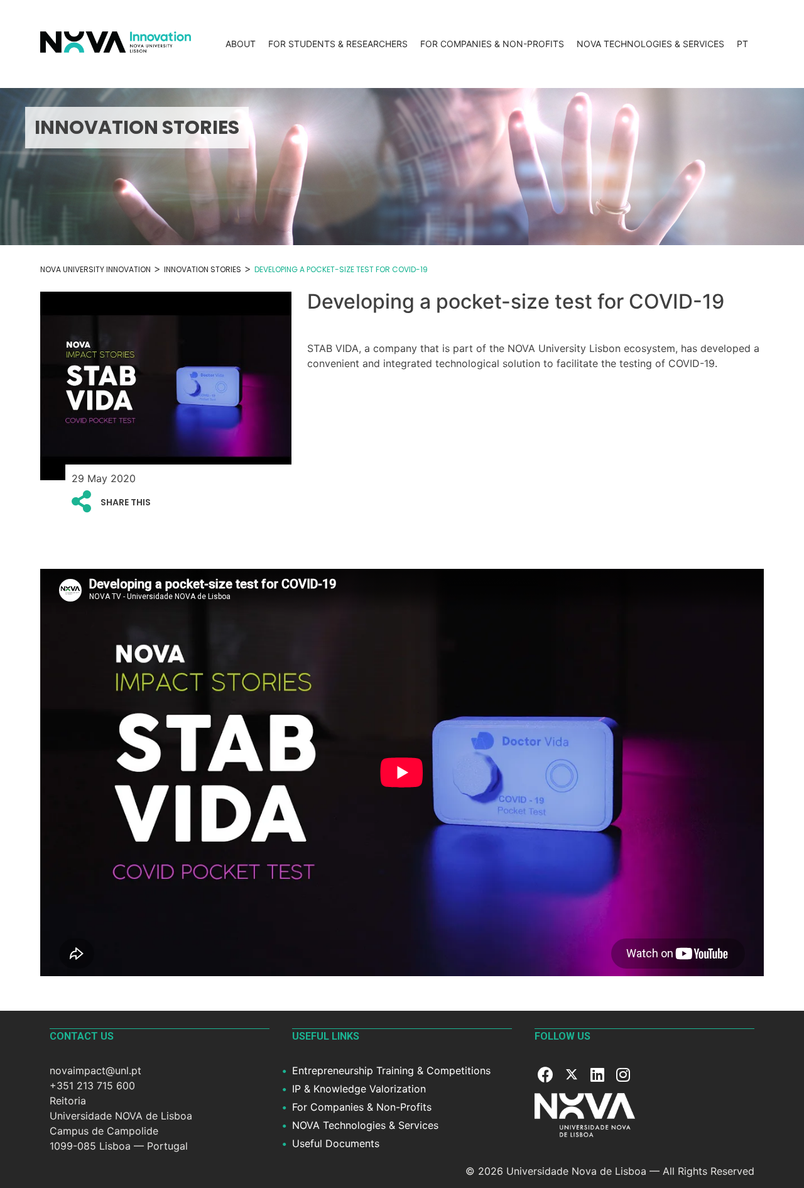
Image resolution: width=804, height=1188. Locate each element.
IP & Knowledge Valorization (359, 1088)
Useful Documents (335, 1143)
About (240, 43)
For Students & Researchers (338, 43)
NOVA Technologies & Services (650, 43)
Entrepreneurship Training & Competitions (391, 1070)
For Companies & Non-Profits (492, 43)
